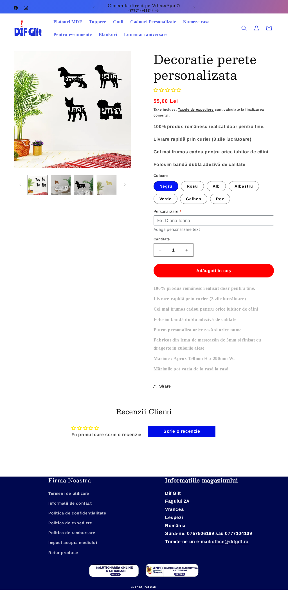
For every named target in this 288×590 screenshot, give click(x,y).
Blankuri (108, 34)
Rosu (192, 186)
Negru (165, 186)
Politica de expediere (70, 523)
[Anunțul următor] (194, 8)
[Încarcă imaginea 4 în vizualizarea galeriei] (106, 185)
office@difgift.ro (230, 541)
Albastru (244, 186)
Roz (220, 199)
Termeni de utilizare (68, 493)
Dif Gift (151, 587)
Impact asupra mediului (72, 542)
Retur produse (63, 552)
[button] (244, 28)
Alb (216, 186)
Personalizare (167, 211)
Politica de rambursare (71, 532)
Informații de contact (70, 503)
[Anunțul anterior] (94, 8)
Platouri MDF (67, 21)
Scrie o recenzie (181, 431)
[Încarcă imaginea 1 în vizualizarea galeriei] (38, 185)
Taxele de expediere (196, 109)
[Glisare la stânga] (20, 185)
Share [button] (165, 386)
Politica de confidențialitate (77, 513)
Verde (165, 199)
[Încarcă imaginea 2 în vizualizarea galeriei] (61, 185)
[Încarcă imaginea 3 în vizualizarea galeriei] (84, 185)
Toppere (97, 21)
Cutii (118, 21)
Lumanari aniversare (146, 34)
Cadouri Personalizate (153, 21)
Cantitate (162, 239)
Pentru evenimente (72, 34)
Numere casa (196, 21)
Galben (193, 199)
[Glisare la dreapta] (125, 185)
